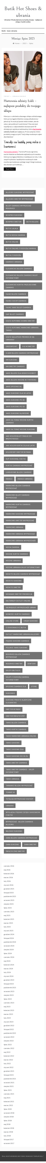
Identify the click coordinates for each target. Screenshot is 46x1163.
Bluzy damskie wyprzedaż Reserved (18, 207)
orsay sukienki (31, 621)
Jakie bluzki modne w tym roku (21, 380)
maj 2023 (7, 1007)
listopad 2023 (9, 984)
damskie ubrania (14, 262)
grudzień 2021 (9, 1071)
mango (9, 479)
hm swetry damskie (15, 366)
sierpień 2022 (9, 1041)
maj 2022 (7, 1052)
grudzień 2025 (9, 889)
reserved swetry (14, 664)
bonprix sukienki (14, 215)
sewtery (31, 664)
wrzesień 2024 (9, 946)
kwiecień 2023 (9, 1010)
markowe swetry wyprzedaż (20, 520)
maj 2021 (7, 1098)
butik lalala (12, 228)
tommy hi (10, 792)
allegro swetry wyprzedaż (19, 199)
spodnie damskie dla (16, 686)
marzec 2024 (8, 969)
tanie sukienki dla (15, 749)
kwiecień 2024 (9, 965)
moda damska (12, 547)
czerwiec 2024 (9, 957)
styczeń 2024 (8, 976)
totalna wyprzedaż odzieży (19, 799)
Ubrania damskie (19, 96)
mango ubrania (25, 479)
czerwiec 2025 (9, 912)
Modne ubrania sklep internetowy (23, 567)
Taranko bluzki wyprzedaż (19, 785)
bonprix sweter (13, 222)
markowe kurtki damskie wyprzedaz (18, 505)
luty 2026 (7, 881)
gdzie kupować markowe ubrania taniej (22, 329)
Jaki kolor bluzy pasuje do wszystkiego (19, 437)
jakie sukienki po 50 (15, 406)
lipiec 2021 (8, 1090)
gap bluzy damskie (15, 314)
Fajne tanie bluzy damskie (18, 307)
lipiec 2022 (8, 1045)
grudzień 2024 (9, 934)
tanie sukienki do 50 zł (17, 756)
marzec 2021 (8, 1105)
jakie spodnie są (14, 386)
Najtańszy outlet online (18, 601)
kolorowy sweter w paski (18, 452)
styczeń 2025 (8, 931)
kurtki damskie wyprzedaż (19, 465)
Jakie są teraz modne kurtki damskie (19, 421)
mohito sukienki (14, 581)
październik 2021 (10, 1079)
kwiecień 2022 (9, 1056)
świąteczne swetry (15, 851)
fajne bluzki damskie (16, 294)
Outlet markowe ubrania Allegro (22, 634)
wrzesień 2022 (9, 1037)
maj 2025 (7, 915)
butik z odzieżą (13, 255)
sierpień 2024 (9, 949)
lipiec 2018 (8, 1120)
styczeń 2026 (8, 885)
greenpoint (11, 346)
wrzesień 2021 (9, 1082)
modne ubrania (13, 561)
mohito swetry (13, 587)
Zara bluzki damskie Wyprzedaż (21, 838)
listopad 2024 (9, 938)
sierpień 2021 (9, 1086)
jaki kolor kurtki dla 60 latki (20, 445)
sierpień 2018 (9, 1117)
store (34, 686)
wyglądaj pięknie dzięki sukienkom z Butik (23, 813)
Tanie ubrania (12, 779)
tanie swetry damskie (16, 763)
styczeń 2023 (8, 1022)
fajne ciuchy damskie (16, 301)
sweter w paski (13, 709)
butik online (12, 242)
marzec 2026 (8, 877)
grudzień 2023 (9, 980)
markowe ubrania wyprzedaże (21, 541)
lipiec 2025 (8, 908)
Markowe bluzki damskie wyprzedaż (18, 487)
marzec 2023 (8, 1014)
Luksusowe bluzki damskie (19, 472)
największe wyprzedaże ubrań (21, 607)
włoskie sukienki (14, 831)
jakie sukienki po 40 (15, 400)
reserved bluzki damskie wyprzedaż (18, 655)
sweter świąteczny (15, 716)
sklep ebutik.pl (13, 670)
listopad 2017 (9, 1139)
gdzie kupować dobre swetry (20, 321)
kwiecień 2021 (9, 1101)
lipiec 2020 (8, 1109)
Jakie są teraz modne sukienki (20, 429)
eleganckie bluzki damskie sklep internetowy (22, 276)
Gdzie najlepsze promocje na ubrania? (20, 338)
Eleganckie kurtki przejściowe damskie (21, 286)
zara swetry (30, 844)
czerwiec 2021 (9, 1094)
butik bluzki (32, 222)
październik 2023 (10, 987)
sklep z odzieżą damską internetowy (17, 678)
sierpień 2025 (9, 904)
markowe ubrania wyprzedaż (20, 534)
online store (12, 621)
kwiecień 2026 (9, 874)
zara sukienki (12, 844)
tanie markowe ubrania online (21, 736)
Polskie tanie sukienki (16, 648)
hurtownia (37, 129)
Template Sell (38, 1156)
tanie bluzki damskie (16, 723)
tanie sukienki (13, 743)
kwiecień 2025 (9, 919)
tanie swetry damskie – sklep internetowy (20, 770)
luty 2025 (7, 927)
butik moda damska (15, 235)
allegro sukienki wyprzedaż (20, 192)
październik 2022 (10, 1033)
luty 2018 (7, 1136)
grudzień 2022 (9, 1025)
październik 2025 (10, 896)
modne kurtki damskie (17, 554)
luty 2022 (7, 1063)
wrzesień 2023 (9, 991)
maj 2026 (7, 870)
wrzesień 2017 (9, 1143)
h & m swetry (28, 346)
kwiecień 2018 (9, 1128)
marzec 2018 (8, 1132)
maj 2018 (7, 1124)
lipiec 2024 (8, 953)
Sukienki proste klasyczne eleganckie (19, 701)
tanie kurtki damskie (16, 729)
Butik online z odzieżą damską (21, 248)
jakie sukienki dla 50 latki (18, 393)
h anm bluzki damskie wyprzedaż (22, 353)
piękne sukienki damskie (17, 641)
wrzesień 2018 (9, 1113)
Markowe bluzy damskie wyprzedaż (18, 496)
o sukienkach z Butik (16, 627)
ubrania (10, 806)
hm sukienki (11, 360)
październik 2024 (10, 942)
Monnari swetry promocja (19, 594)
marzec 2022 (8, 1060)
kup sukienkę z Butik (16, 459)
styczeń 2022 (8, 1067)
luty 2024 (7, 972)
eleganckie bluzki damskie (19, 269)
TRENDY (7, 96)
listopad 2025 (9, 893)
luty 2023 (7, 1018)
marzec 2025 (8, 923)
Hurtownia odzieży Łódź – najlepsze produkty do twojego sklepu (22, 106)
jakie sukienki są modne (17, 413)
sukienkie (10, 693)
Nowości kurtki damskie (18, 614)
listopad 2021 (9, 1075)
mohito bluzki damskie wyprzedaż (23, 574)
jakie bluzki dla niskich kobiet (21, 373)
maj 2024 (7, 961)
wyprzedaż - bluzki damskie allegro (19, 823)
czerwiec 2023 (9, 1003)
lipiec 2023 (8, 999)
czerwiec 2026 (9, 866)
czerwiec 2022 (9, 1048)
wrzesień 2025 (9, 900)
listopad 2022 (9, 1029)
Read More (10, 169)
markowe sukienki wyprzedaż (20, 514)
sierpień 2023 (9, 995)
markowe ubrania (14, 527)
